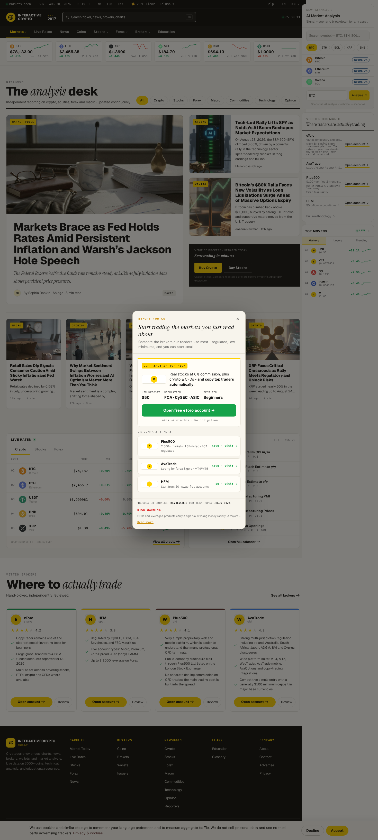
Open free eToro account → (189, 410)
